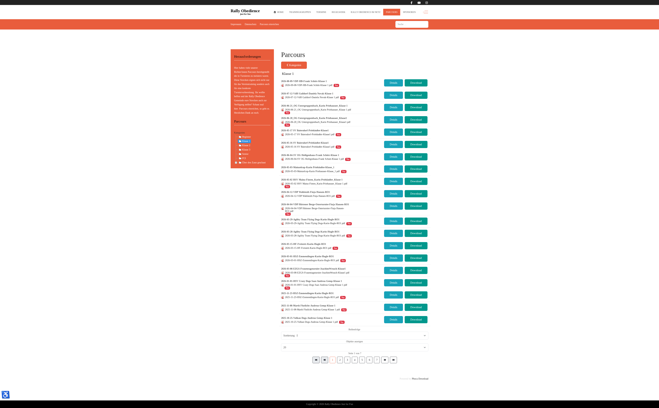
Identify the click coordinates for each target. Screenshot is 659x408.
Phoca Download (420, 378)
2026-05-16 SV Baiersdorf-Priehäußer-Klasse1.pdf (309, 146)
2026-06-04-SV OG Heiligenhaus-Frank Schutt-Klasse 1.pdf (314, 159)
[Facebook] (411, 2)
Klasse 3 (246, 149)
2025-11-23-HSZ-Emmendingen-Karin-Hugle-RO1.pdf (312, 297)
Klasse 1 (246, 141)
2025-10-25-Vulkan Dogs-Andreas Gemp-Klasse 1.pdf (311, 322)
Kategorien (239, 132)
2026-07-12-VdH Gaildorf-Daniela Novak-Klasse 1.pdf (312, 97)
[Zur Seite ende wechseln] (393, 360)
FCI (244, 158)
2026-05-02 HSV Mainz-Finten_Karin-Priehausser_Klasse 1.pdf (316, 183)
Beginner (246, 137)
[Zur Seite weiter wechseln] (384, 360)
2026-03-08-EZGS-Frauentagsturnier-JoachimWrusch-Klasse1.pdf (317, 272)
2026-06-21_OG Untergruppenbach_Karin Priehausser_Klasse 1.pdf (318, 109)
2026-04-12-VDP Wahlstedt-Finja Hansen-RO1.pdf (310, 196)
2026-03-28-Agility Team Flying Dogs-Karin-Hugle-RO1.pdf (315, 235)
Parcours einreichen (248, 108)
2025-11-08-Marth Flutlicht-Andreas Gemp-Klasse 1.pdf (312, 309)
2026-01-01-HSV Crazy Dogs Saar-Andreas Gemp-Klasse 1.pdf (316, 285)
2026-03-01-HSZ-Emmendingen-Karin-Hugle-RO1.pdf (312, 260)
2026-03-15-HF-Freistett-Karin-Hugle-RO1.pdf (308, 248)
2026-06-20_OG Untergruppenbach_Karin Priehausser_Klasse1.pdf (317, 122)
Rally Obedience (245, 11)
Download (416, 82)
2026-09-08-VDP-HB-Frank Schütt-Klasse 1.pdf (308, 85)
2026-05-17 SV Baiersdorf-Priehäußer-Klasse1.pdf (309, 134)
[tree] (252, 150)
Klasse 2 (246, 145)
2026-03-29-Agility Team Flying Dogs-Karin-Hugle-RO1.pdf (315, 223)
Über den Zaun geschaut (254, 162)
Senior (245, 154)
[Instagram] (426, 2)
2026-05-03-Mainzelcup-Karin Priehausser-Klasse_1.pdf (312, 171)
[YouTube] (419, 2)
